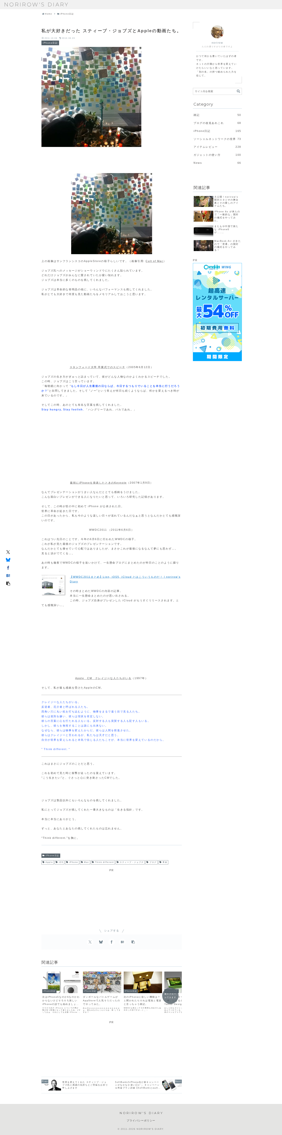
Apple (49, 862)
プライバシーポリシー (141, 1120)
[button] (8, 583)
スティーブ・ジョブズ (132, 862)
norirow (217, 42)
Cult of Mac (154, 261)
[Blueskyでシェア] (8, 559)
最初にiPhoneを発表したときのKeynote (98, 482)
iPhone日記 (52, 855)
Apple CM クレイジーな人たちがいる (103, 678)
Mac (86, 862)
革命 (165, 862)
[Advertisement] (111, 158)
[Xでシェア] (8, 552)
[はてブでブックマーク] (8, 575)
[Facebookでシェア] (8, 567)
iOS (61, 862)
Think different (104, 862)
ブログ (153, 862)
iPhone (73, 862)
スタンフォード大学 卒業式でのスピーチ (97, 367)
